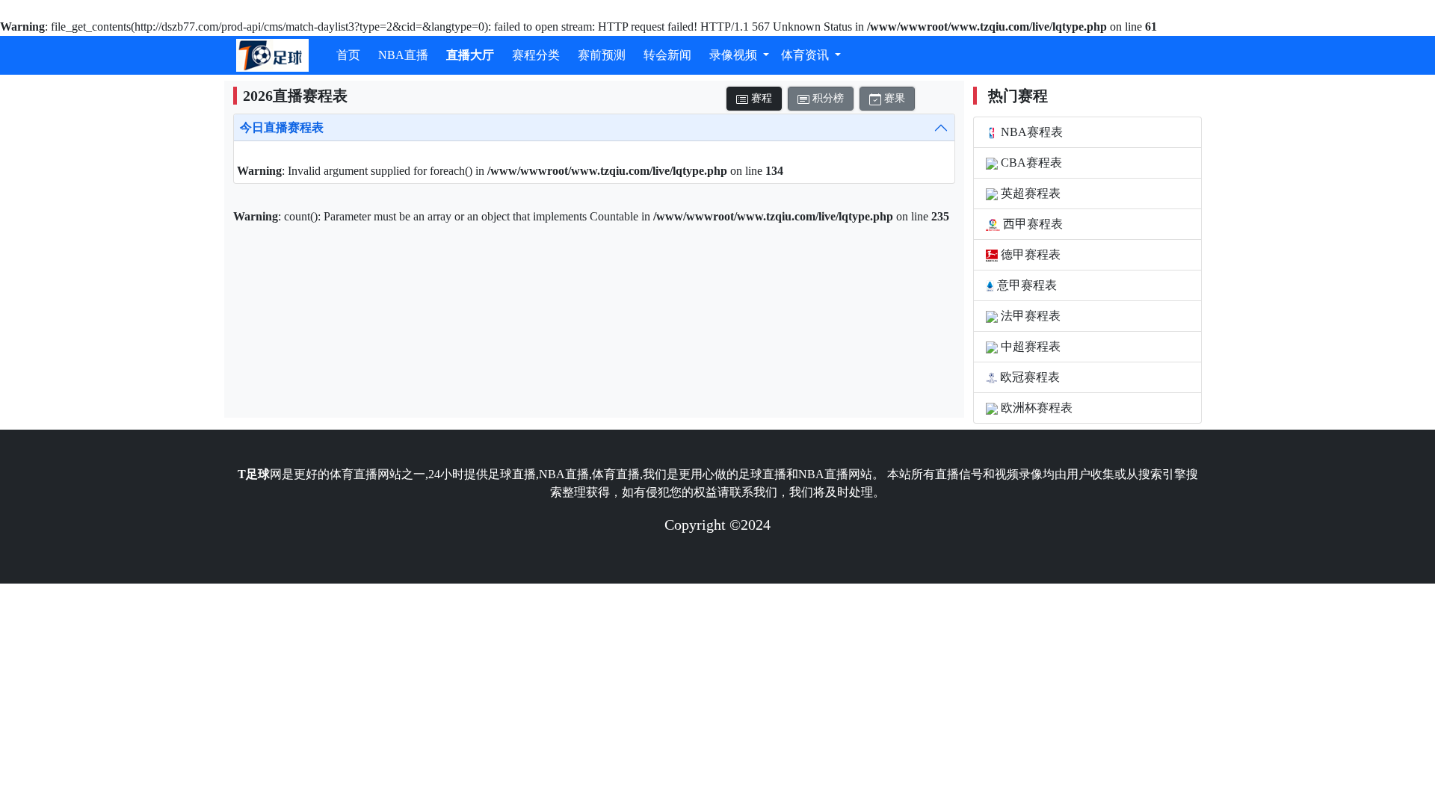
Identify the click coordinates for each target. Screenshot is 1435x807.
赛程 (760, 98)
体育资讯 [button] (806, 55)
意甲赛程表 (1025, 285)
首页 (348, 55)
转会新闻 (667, 55)
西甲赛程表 (1031, 223)
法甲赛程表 (1029, 315)
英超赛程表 (1029, 193)
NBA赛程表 (1030, 132)
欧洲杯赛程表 (1035, 407)
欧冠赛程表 (1028, 377)
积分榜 (826, 98)
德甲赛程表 (1029, 254)
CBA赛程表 (1030, 162)
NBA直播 (403, 55)
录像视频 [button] (734, 55)
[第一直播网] (272, 55)
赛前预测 (602, 55)
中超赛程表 (1029, 346)
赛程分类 (536, 55)
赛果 (893, 98)
